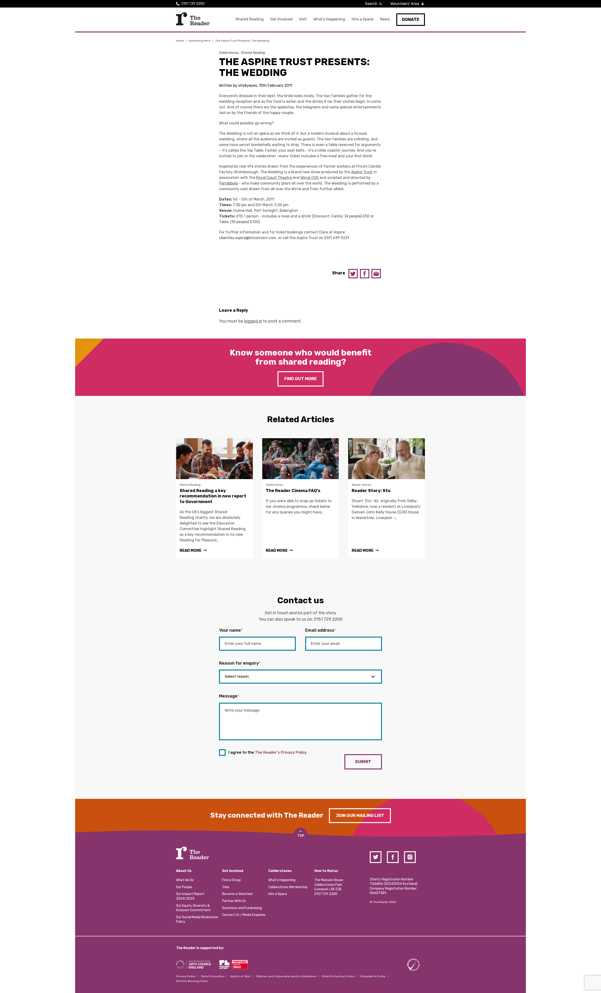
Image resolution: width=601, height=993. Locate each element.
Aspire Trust (362, 172)
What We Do (185, 880)
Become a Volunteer (237, 894)
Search (371, 3)
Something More (200, 40)
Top (300, 836)
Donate (410, 19)
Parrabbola (228, 183)
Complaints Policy (373, 976)
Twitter (353, 273)
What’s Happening (329, 19)
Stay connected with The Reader (266, 815)
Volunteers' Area (404, 3)
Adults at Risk (240, 976)
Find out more (300, 378)
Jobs (226, 887)
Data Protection (213, 976)
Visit (303, 19)
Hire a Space (363, 19)
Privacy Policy (186, 976)
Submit (363, 761)
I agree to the (267, 752)
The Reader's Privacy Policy (281, 752)
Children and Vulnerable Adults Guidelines (286, 976)
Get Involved (281, 19)
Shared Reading (249, 19)
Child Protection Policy (338, 976)
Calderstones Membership (288, 887)
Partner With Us (234, 901)
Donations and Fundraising (242, 908)
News (385, 19)
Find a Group (231, 880)
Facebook (364, 273)
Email (376, 273)
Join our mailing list (360, 815)
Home (180, 40)
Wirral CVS (309, 177)
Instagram (410, 857)
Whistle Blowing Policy (192, 981)
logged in (253, 321)
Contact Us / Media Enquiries (244, 915)
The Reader (193, 18)
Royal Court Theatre (274, 177)
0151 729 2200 (192, 4)
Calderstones (229, 53)
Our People (184, 887)
